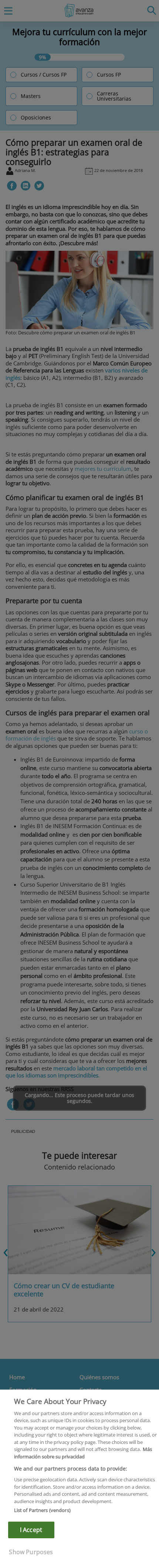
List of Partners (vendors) (42, 1510)
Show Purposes (31, 1552)
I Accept (31, 1530)
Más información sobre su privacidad (83, 1453)
